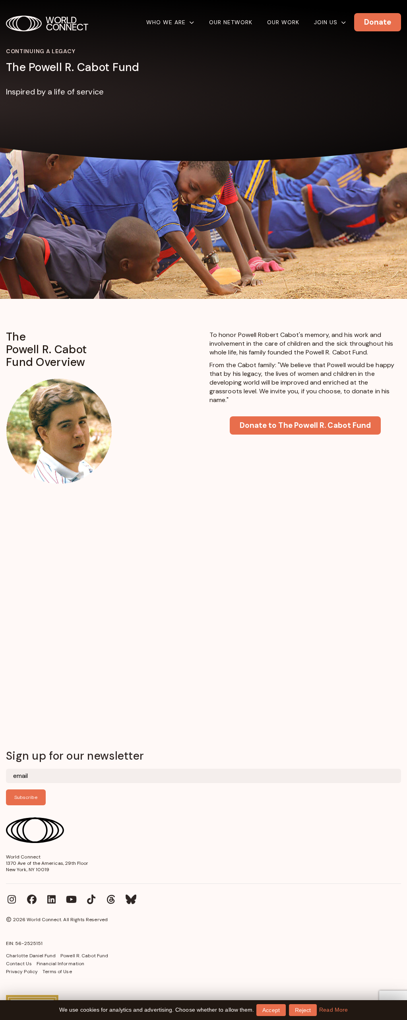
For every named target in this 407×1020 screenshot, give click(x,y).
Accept (270, 1010)
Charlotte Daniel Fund (31, 956)
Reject (303, 1010)
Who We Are (166, 22)
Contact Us (19, 963)
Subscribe (25, 797)
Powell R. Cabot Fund (84, 956)
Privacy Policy (22, 971)
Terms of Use (57, 971)
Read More (333, 1010)
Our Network (230, 22)
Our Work (283, 22)
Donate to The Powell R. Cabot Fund (305, 425)
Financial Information (60, 963)
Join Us (325, 22)
